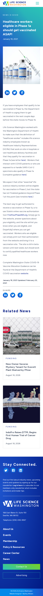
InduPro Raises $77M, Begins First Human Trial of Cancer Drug (21, 435)
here (23, 160)
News (6, 15)
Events (7, 535)
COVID (15, 15)
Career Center (11, 553)
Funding (11, 358)
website (24, 273)
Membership (10, 541)
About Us (8, 529)
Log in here (18, 485)
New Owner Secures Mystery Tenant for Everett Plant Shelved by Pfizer (21, 367)
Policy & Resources (14, 547)
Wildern (30, 594)
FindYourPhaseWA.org (17, 215)
